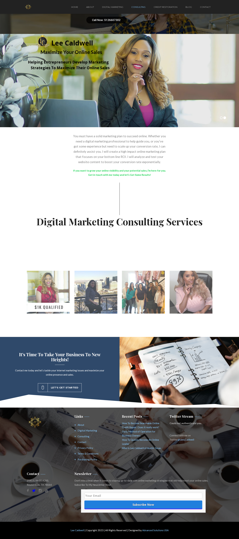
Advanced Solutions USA (155, 530)
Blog (189, 7)
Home (74, 7)
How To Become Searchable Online (140, 423)
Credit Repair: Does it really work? (140, 427)
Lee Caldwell (77, 530)
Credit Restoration (165, 7)
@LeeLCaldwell (186, 439)
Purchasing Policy (87, 459)
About (90, 7)
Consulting (138, 7)
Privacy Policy (85, 447)
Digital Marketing (112, 7)
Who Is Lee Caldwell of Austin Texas (141, 448)
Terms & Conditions (88, 453)
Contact (205, 7)
